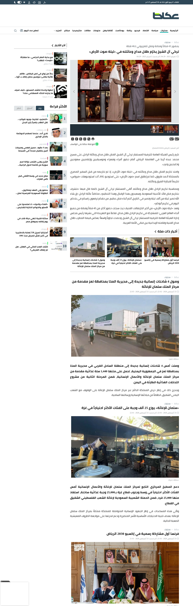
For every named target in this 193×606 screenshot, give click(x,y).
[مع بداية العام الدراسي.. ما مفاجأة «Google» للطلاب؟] (60, 58)
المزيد (58, 30)
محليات (164, 30)
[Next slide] (74, 91)
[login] (29, 2)
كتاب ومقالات (42, 130)
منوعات (96, 30)
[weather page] (34, 2)
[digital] (44, 2)
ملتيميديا (77, 30)
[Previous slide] (175, 91)
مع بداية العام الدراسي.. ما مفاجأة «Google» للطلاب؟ (36, 59)
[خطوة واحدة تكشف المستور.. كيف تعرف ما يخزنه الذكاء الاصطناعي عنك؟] (60, 91)
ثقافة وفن (108, 30)
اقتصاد (146, 30)
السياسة (43, 158)
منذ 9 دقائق (48, 64)
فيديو (137, 30)
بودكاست (119, 30)
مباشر (67, 30)
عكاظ (175, 42)
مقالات (87, 30)
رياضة (129, 30)
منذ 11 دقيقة (48, 96)
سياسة (155, 30)
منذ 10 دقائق (48, 80)
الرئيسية (174, 30)
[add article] (39, 2)
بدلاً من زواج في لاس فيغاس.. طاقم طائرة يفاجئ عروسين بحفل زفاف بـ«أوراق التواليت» (33, 75)
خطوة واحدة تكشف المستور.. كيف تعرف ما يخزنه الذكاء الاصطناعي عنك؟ (33, 91)
